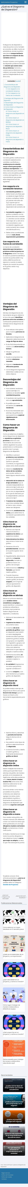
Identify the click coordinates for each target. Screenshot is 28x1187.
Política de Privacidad (7, 1175)
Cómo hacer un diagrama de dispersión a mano (14, 139)
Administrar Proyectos (9, 2)
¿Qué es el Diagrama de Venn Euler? (6, 896)
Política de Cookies (6, 1177)
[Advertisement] (14, 26)
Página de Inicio (5, 1173)
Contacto (4, 1179)
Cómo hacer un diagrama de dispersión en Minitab (15, 120)
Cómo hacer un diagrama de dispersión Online (14, 133)
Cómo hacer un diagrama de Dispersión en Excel (15, 113)
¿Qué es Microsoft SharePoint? (21, 896)
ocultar (18, 81)
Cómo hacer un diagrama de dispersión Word (14, 126)
